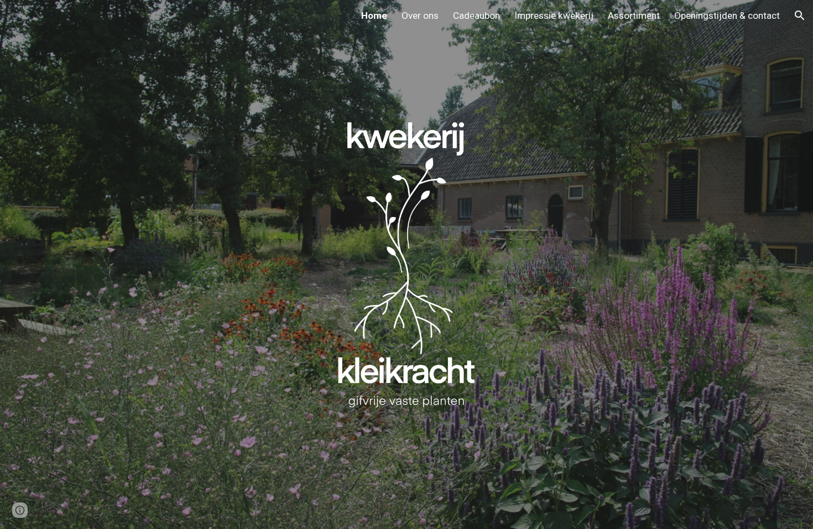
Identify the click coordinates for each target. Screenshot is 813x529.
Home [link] (374, 15)
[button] (799, 15)
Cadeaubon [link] (476, 15)
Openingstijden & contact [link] (727, 15)
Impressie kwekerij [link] (553, 15)
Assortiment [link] (634, 15)
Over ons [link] (420, 15)
